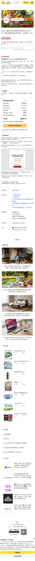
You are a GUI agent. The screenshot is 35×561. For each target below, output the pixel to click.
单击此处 (19, 547)
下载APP (26, 2)
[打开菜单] (32, 2)
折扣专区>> (8, 71)
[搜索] (13, 2)
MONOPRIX (25, 42)
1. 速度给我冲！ (17, 195)
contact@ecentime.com (19, 526)
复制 (25, 230)
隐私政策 (19, 549)
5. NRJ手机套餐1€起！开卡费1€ (22, 207)
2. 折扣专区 (15, 197)
